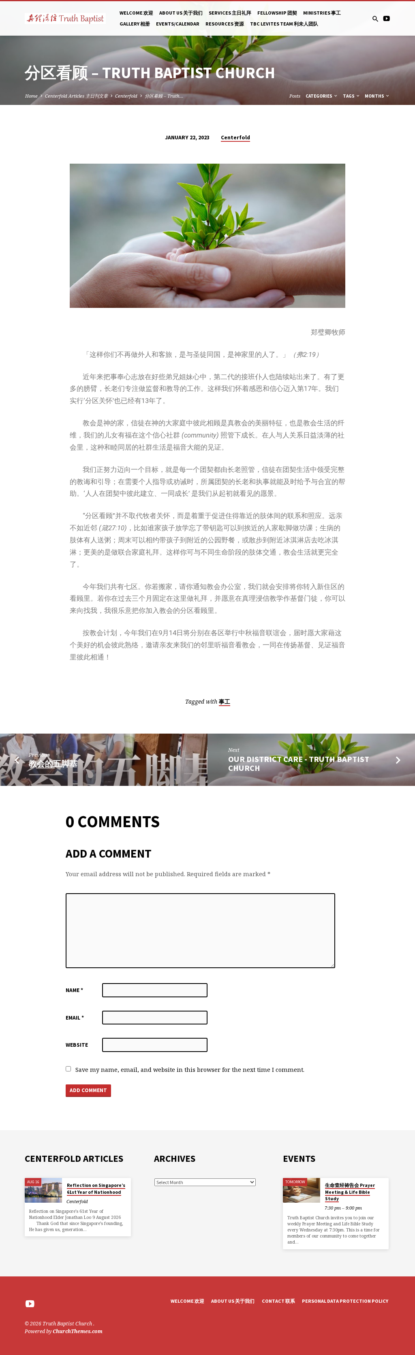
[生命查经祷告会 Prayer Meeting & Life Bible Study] (301, 1190)
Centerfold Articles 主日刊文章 (76, 96)
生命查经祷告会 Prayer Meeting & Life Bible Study (350, 1191)
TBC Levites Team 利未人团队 (284, 24)
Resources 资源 (224, 24)
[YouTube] (386, 18)
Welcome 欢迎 (136, 13)
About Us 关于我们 (181, 13)
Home (31, 96)
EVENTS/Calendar (177, 24)
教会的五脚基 (53, 763)
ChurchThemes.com (78, 1331)
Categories (319, 96)
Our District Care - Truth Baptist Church (298, 764)
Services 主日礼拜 (230, 13)
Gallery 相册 (135, 24)
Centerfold (126, 96)
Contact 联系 (278, 1301)
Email (75, 1017)
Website (77, 1044)
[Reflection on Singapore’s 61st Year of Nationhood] (43, 1190)
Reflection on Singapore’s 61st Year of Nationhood (96, 1188)
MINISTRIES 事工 (322, 13)
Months (375, 96)
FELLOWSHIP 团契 (277, 13)
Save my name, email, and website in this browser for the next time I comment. (189, 1069)
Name (74, 990)
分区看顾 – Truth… (164, 96)
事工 (224, 701)
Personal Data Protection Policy (345, 1301)
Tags (349, 96)
